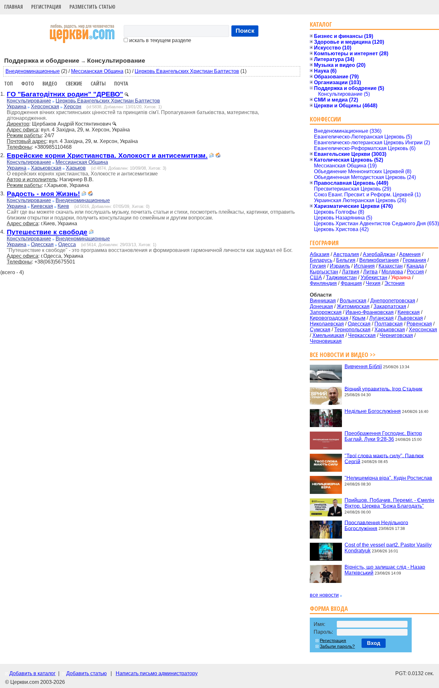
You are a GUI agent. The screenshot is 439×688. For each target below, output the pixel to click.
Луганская (381, 318)
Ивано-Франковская (369, 312)
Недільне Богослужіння (373, 411)
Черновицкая (326, 341)
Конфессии (325, 119)
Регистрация (46, 6)
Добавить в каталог (32, 673)
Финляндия (323, 283)
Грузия (318, 266)
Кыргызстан (324, 271)
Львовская (410, 318)
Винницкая (323, 300)
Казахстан (391, 266)
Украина (16, 106)
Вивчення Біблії (363, 366)
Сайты (98, 83)
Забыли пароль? (337, 646)
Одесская (42, 244)
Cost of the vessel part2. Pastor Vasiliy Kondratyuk (388, 547)
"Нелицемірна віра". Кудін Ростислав (388, 478)
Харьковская (46, 168)
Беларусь (321, 260)
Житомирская (353, 306)
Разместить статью (92, 6)
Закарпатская (389, 306)
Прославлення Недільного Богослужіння (376, 525)
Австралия (346, 254)
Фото (27, 83)
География (324, 242)
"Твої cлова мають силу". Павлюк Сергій (384, 458)
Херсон (72, 106)
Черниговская (396, 335)
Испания (364, 266)
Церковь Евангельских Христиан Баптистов (187, 71)
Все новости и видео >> (343, 354)
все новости (324, 595)
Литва (370, 271)
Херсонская (45, 106)
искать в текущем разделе (159, 40)
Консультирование (29, 100)
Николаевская (327, 323)
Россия (415, 271)
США (316, 277)
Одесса (67, 244)
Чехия (373, 283)
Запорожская (326, 312)
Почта (121, 83)
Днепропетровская (392, 300)
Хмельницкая (328, 335)
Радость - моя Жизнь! (43, 193)
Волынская (353, 300)
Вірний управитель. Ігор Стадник (383, 388)
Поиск (245, 30)
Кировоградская (329, 318)
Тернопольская (352, 329)
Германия (414, 260)
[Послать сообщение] (211, 156)
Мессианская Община (97, 71)
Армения (410, 254)
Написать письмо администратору (157, 673)
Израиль (340, 266)
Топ (8, 83)
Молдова (392, 271)
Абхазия (319, 254)
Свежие (74, 83)
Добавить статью (86, 673)
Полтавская (388, 323)
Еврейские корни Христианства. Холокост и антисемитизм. (107, 155)
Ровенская (419, 323)
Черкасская (362, 335)
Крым (358, 318)
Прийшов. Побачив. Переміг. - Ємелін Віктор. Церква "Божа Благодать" (389, 503)
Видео (49, 83)
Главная (13, 6)
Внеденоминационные (32, 71)
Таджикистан (341, 277)
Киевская (42, 206)
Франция (351, 283)
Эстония (394, 283)
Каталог (321, 24)
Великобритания (379, 260)
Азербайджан (379, 254)
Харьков (76, 168)
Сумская (320, 329)
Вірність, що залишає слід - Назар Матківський (385, 570)
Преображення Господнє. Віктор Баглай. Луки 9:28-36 (383, 436)
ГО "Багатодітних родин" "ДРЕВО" (65, 94)
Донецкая (321, 306)
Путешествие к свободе (47, 232)
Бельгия (345, 260)
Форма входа (329, 608)
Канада (415, 266)
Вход (373, 643)
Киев (63, 206)
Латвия (350, 271)
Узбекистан (374, 277)
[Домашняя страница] (217, 156)
